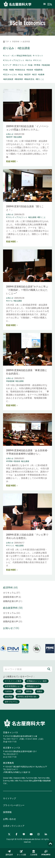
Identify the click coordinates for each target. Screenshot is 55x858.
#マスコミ (37, 60)
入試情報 (33, 855)
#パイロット (38, 56)
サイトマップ (9, 798)
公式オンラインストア (13, 826)
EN (44, 4)
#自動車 (41, 74)
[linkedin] (46, 834)
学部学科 (15, 42)
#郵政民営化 (29, 79)
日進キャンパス (10, 732)
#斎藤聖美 (38, 70)
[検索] (49, 669)
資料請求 (9, 855)
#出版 (30, 65)
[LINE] (24, 834)
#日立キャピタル (10, 74)
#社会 (20, 74)
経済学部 (26, 42)
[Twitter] (9, 834)
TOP (7, 42)
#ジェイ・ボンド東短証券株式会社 (17, 56)
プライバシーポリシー (13, 805)
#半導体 (37, 65)
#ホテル (29, 60)
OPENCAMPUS (45, 855)
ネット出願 (21, 855)
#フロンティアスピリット (13, 60)
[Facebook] (16, 834)
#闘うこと (40, 79)
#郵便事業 (19, 79)
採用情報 (7, 812)
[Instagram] (38, 834)
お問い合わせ (9, 819)
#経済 (34, 74)
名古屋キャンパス (11, 747)
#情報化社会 (20, 70)
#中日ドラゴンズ (20, 65)
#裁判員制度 (8, 79)
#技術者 (29, 70)
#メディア (7, 65)
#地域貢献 (46, 65)
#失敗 (5, 70)
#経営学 (27, 74)
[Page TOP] (50, 844)
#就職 (11, 70)
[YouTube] (31, 834)
